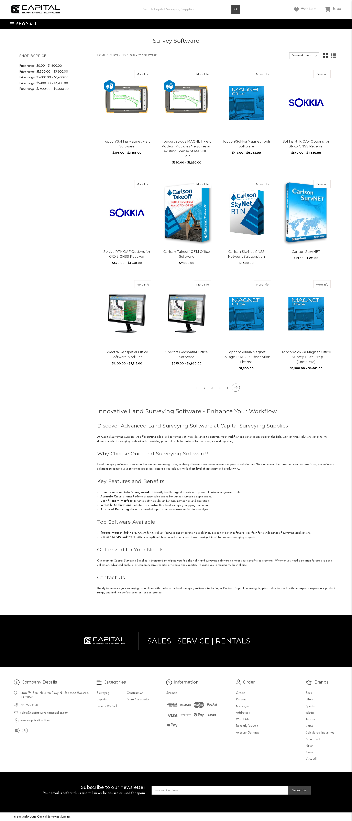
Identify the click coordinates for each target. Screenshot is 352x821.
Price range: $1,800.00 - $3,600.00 (43, 71)
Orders (240, 693)
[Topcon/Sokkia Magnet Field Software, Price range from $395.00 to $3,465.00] (127, 103)
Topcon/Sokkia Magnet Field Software (127, 144)
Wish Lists (308, 9)
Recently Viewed (247, 726)
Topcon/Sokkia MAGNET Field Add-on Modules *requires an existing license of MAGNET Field (187, 149)
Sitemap (171, 693)
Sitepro (310, 699)
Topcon (310, 719)
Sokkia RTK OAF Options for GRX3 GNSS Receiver (306, 144)
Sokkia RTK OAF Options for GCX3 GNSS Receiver (126, 254)
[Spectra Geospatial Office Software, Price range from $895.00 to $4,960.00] (186, 313)
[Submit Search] (235, 9)
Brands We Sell (107, 706)
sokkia (310, 712)
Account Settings (247, 732)
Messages (242, 706)
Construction (135, 693)
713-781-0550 (29, 705)
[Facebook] (17, 730)
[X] (25, 730)
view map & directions (35, 720)
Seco (309, 693)
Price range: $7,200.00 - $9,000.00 (44, 89)
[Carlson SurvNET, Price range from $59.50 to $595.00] (306, 213)
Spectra (311, 706)
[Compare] (147, 74)
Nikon (309, 746)
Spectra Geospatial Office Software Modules (127, 354)
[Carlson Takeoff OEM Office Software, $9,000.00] (186, 213)
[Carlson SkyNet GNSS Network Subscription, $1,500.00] (246, 213)
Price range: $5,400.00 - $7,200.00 (43, 83)
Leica (309, 726)
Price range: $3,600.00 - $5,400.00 (43, 77)
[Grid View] (325, 55)
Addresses (243, 712)
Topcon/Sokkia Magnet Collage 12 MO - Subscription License (246, 357)
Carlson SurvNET (306, 252)
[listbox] (304, 56)
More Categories (138, 699)
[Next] (236, 388)
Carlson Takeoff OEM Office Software (186, 254)
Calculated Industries (320, 732)
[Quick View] (139, 74)
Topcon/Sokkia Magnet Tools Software (246, 144)
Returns (241, 699)
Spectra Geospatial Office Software (186, 354)
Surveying (103, 693)
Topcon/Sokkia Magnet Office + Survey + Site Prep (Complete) (306, 357)
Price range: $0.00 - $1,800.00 (40, 66)
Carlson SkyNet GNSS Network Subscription (246, 254)
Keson (310, 752)
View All (311, 759)
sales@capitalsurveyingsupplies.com (44, 712)
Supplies (102, 699)
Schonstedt (313, 739)
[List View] (333, 55)
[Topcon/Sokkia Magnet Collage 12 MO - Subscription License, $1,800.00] (246, 313)
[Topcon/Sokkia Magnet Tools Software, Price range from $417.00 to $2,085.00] (246, 103)
